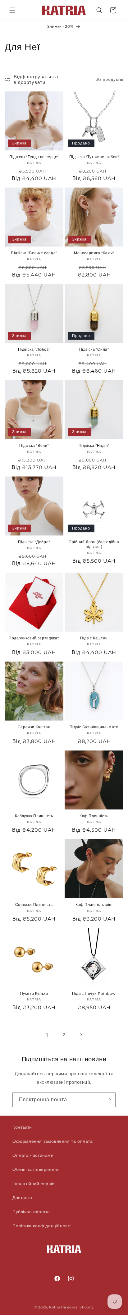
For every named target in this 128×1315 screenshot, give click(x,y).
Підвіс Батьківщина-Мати (94, 727)
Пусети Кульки (34, 993)
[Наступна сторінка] (81, 1035)
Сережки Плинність (34, 904)
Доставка (22, 1197)
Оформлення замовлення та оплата (52, 1141)
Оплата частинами (33, 1155)
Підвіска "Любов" (34, 349)
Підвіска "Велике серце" (34, 253)
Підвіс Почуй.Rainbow (94, 993)
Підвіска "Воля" (34, 445)
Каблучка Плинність (34, 816)
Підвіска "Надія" (94, 445)
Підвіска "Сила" (94, 349)
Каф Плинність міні (94, 904)
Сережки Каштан (34, 727)
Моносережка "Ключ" (94, 253)
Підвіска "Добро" (34, 542)
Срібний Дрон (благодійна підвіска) (94, 544)
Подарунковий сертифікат (34, 638)
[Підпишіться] (108, 1100)
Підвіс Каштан (94, 638)
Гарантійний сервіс (33, 1183)
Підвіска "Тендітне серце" (34, 156)
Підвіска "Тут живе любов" (94, 156)
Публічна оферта (31, 1212)
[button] (12, 10)
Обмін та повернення (36, 1169)
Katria (54, 1307)
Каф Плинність (94, 816)
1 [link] (47, 1035)
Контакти (22, 1127)
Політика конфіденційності (41, 1226)
